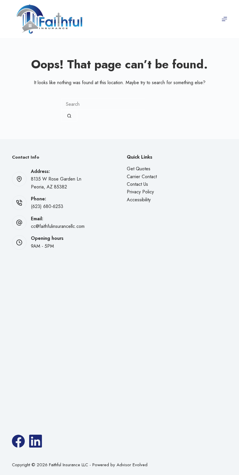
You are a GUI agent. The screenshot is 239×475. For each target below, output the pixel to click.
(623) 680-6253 (47, 206)
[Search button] (69, 116)
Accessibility (139, 199)
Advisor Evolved (132, 465)
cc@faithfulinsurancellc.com (58, 226)
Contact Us (137, 184)
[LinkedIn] (35, 441)
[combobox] (103, 104)
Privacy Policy (140, 191)
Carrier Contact (142, 176)
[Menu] (224, 19)
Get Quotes (138, 168)
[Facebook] (18, 441)
